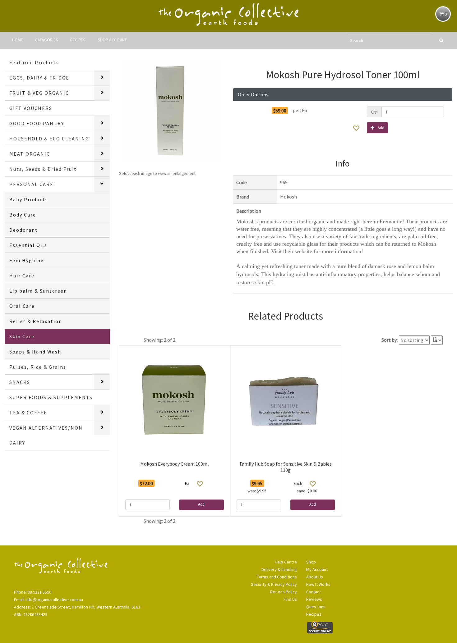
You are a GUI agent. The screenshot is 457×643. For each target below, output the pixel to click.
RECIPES (77, 40)
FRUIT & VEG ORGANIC (39, 93)
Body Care (22, 215)
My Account (317, 569)
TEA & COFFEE (28, 412)
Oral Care (22, 306)
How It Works (318, 584)
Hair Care (22, 275)
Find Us (290, 599)
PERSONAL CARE (31, 184)
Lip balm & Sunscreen (38, 291)
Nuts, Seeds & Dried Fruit (43, 169)
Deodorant (23, 230)
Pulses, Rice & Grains (37, 367)
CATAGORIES (46, 40)
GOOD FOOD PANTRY (36, 123)
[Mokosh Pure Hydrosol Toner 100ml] (171, 111)
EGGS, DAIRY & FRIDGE (39, 78)
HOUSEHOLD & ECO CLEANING (49, 138)
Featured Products (34, 62)
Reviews (314, 599)
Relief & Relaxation (35, 321)
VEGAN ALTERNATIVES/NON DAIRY (46, 435)
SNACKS (19, 382)
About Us (314, 577)
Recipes (313, 614)
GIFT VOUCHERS (30, 108)
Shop (311, 562)
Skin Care (22, 336)
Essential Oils (28, 245)
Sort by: (389, 340)
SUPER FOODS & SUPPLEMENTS (51, 397)
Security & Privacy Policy (274, 584)
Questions (315, 606)
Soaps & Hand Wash (35, 352)
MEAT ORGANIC (29, 154)
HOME (17, 40)
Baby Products (28, 199)
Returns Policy (283, 592)
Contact (313, 592)
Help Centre (286, 562)
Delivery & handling (279, 569)
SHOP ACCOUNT (112, 40)
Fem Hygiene (26, 260)
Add (381, 127)
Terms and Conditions (277, 577)
